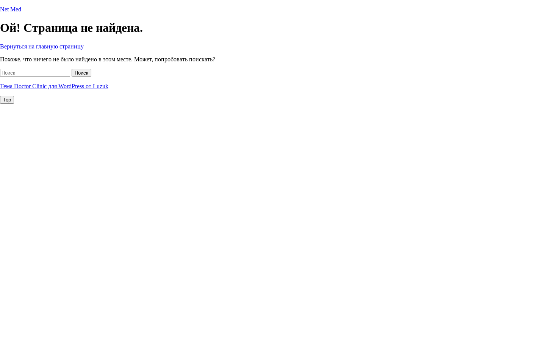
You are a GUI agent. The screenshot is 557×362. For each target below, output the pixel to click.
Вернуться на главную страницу (42, 46)
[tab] (7, 100)
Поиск (81, 73)
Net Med (10, 9)
